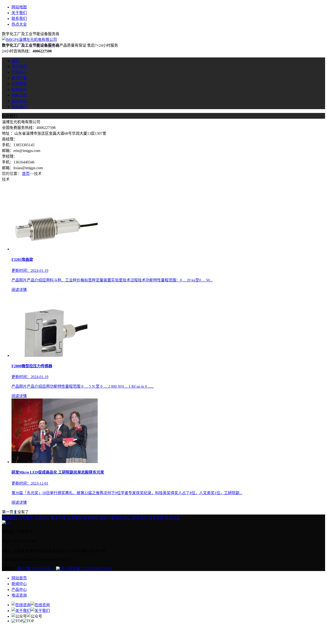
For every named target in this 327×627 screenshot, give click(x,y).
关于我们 (19, 13)
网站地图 (19, 7)
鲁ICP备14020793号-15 (36, 568)
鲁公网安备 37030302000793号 (86, 568)
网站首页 (9, 518)
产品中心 (19, 72)
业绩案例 (19, 84)
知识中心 (19, 101)
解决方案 (19, 78)
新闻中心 (19, 584)
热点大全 (19, 24)
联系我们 (19, 19)
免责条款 (156, 518)
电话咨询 (19, 595)
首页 (15, 61)
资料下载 (19, 95)
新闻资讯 (19, 89)
